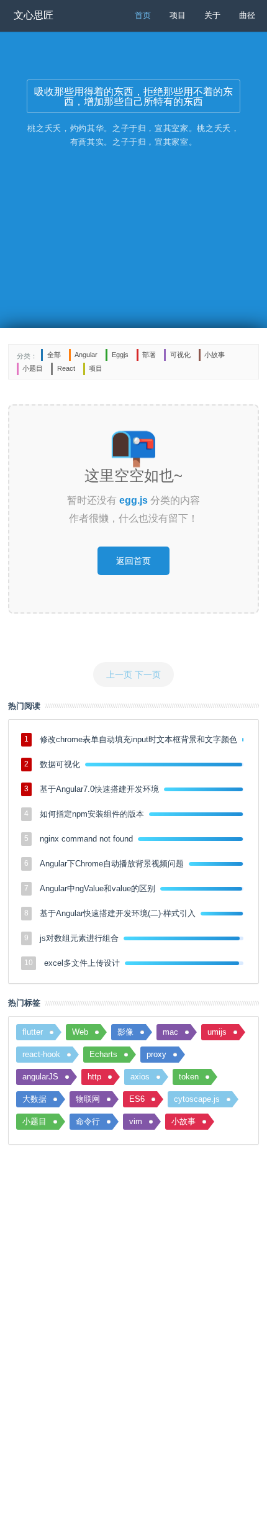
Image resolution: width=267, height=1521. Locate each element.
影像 (125, 1032)
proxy (156, 1054)
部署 (149, 354)
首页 (143, 15)
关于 (212, 15)
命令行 (88, 1121)
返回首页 (133, 561)
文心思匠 (33, 15)
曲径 (247, 15)
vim (135, 1121)
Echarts (103, 1054)
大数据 (34, 1099)
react (66, 368)
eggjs (120, 354)
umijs (217, 1032)
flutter (32, 1032)
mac (170, 1032)
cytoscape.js (197, 1099)
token (189, 1076)
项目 (178, 15)
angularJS (40, 1076)
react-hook (41, 1054)
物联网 (88, 1099)
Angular (86, 354)
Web (80, 1032)
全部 (54, 354)
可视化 (180, 354)
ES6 (137, 1099)
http (94, 1076)
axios (140, 1076)
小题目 (32, 368)
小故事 (214, 354)
